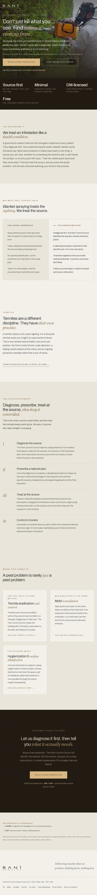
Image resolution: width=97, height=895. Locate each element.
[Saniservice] (10, 6)
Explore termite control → (22, 635)
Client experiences (44, 887)
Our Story (32, 887)
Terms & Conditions (70, 887)
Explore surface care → (21, 688)
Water (9, 887)
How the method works (60, 62)
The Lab (24, 887)
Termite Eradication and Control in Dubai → (26, 364)
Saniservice (9, 15)
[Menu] (91, 6)
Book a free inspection (21, 62)
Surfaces (24, 15)
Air (4, 887)
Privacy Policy (57, 887)
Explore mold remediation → (70, 635)
